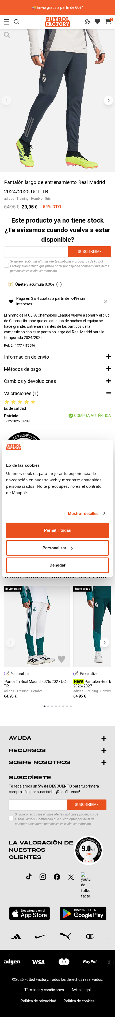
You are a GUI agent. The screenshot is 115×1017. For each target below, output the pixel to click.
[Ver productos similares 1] (44, 706)
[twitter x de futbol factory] (71, 876)
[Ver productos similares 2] (48, 706)
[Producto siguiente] (104, 642)
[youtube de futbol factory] (85, 885)
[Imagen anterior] (6, 100)
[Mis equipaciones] (87, 22)
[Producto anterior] (10, 642)
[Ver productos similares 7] (67, 706)
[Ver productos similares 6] (63, 706)
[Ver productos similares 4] (56, 706)
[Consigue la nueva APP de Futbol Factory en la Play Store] (83, 913)
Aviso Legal (81, 990)
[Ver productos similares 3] (52, 706)
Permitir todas (57, 530)
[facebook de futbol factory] (57, 876)
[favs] (97, 21)
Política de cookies (79, 1001)
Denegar (57, 565)
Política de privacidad (38, 1001)
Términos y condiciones (44, 990)
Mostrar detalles (83, 513)
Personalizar (54, 548)
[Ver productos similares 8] (71, 706)
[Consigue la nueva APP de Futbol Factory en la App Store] (30, 913)
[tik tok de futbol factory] (29, 876)
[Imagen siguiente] (108, 100)
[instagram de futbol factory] (43, 876)
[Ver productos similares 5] (59, 706)
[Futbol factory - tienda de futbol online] (57, 21)
